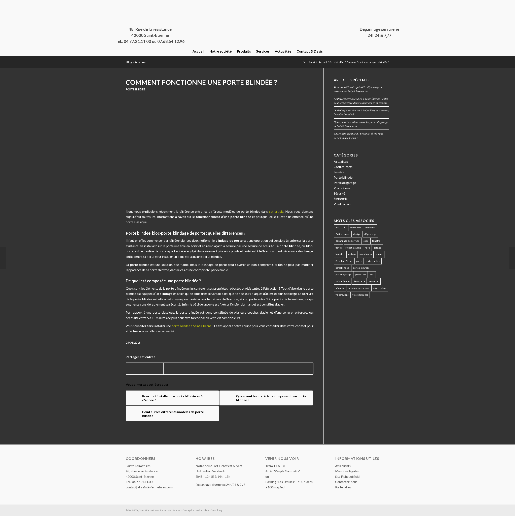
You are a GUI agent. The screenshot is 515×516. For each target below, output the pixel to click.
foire (367, 247)
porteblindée (342, 267)
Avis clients (343, 466)
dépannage (370, 234)
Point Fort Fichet (344, 261)
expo (365, 240)
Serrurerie (340, 198)
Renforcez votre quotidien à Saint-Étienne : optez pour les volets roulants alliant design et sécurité (361, 101)
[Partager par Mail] (294, 368)
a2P (337, 227)
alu (344, 227)
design (356, 234)
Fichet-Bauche (353, 247)
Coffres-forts (343, 167)
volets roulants (360, 294)
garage (377, 247)
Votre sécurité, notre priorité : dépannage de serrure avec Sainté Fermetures (358, 89)
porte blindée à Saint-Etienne (191, 326)
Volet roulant (343, 204)
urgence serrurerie (358, 288)
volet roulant (379, 288)
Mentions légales (347, 471)
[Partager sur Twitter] (182, 368)
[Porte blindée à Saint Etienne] (219, 152)
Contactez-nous (346, 482)
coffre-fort (355, 227)
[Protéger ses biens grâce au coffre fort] (3, 258)
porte (359, 261)
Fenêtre (339, 172)
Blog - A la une (135, 62)
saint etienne (343, 281)
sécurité (340, 288)
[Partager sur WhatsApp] (219, 368)
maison (352, 254)
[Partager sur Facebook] (144, 368)
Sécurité (339, 193)
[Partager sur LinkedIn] (257, 368)
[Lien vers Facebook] (127, 3)
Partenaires (343, 487)
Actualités (341, 161)
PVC (372, 274)
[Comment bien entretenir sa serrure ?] (512, 258)
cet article (276, 211)
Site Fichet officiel (347, 476)
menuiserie (365, 254)
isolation (340, 254)
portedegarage (343, 274)
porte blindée (373, 261)
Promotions (342, 188)
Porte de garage (345, 182)
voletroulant (342, 294)
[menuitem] (198, 51)
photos (379, 254)
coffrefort (370, 227)
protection (360, 274)
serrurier (374, 281)
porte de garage (361, 267)
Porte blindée (135, 89)
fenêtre (376, 240)
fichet (339, 247)
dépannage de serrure (347, 240)
